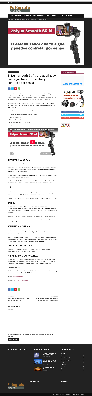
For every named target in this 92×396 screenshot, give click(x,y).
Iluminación (67, 394)
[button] (82, 16)
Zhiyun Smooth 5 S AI (17, 276)
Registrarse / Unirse (11, 2)
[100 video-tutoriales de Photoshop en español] (38, 369)
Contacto (69, 15)
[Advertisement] (58, 9)
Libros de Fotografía (38, 15)
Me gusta (81, 111)
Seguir (81, 114)
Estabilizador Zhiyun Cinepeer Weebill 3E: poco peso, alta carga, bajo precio (19, 299)
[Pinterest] (15, 88)
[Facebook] (9, 88)
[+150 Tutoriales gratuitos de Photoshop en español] (36, 355)
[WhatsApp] (19, 88)
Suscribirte (80, 117)
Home (11, 15)
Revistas (73, 394)
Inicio (9, 19)
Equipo (48, 15)
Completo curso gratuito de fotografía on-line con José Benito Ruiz (49, 362)
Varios (61, 15)
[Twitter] (12, 88)
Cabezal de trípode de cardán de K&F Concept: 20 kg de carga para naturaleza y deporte (47, 299)
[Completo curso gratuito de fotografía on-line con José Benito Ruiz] (38, 361)
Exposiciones (27, 15)
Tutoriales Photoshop (15, 72)
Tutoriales (18, 15)
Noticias (54, 15)
